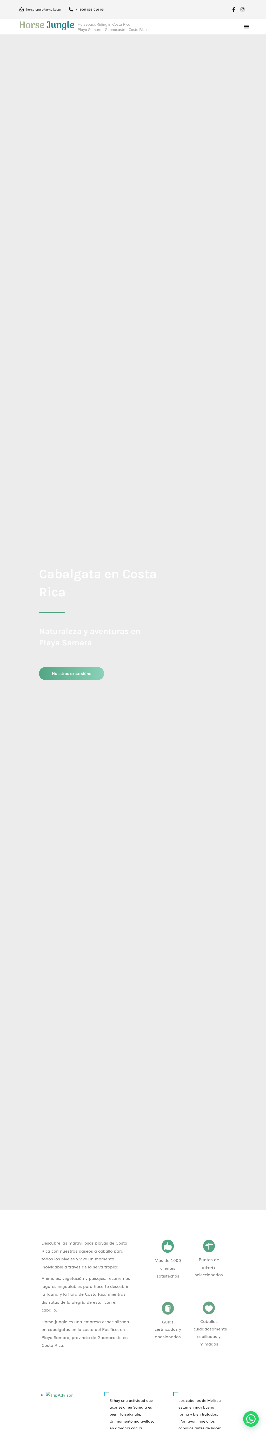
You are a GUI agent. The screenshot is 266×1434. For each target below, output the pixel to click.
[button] (246, 26)
